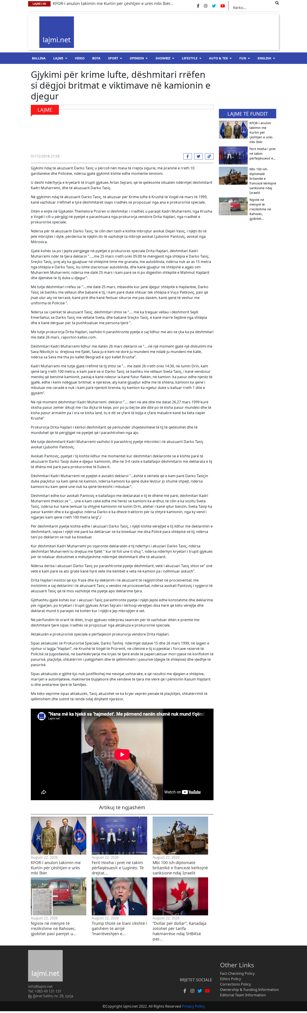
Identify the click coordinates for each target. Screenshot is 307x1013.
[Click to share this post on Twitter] (197, 156)
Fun (242, 58)
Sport (113, 58)
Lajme (58, 58)
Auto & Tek (218, 58)
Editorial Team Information (243, 995)
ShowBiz (163, 58)
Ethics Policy (230, 978)
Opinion (137, 58)
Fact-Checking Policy (237, 973)
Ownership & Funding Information (249, 989)
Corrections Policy (235, 984)
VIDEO (80, 58)
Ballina (39, 58)
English (264, 58)
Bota (96, 58)
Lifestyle (190, 58)
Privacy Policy (193, 1006)
